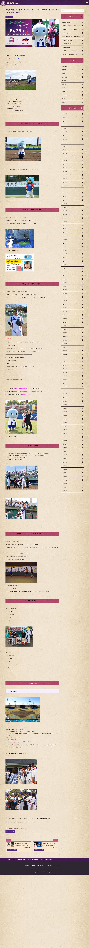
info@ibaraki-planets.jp (16, 379)
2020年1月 (64, 397)
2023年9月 (64, 239)
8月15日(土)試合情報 (67, 40)
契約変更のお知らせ (66, 33)
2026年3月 (64, 132)
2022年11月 (64, 275)
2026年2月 (64, 135)
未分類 (63, 88)
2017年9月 (64, 483)
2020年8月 (64, 372)
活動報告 (64, 80)
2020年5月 (64, 383)
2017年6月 (64, 491)
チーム (63, 98)
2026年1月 (64, 139)
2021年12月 (64, 315)
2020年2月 (64, 394)
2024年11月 (64, 189)
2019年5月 (64, 426)
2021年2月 (64, 351)
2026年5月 (64, 124)
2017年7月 (64, 487)
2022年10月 (65, 279)
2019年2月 (64, 437)
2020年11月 (64, 361)
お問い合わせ (40, 865)
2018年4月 (64, 462)
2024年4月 (64, 214)
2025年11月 (64, 146)
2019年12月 (64, 401)
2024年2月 (64, 221)
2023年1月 (64, 268)
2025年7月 (64, 160)
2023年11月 (64, 232)
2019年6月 (64, 422)
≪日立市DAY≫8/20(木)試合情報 (69, 54)
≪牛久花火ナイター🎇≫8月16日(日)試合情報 (72, 36)
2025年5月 (64, 167)
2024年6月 (64, 207)
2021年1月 (64, 354)
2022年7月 (64, 290)
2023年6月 (64, 250)
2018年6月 (64, 455)
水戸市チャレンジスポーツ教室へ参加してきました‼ (73, 25)
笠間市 (63, 102)
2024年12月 (65, 185)
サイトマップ (61, 865)
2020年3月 (64, 390)
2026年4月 (64, 128)
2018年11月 (64, 447)
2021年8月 (64, 329)
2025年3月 (64, 175)
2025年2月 (64, 178)
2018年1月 (64, 469)
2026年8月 (64, 114)
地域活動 (64, 84)
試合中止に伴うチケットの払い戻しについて (72, 29)
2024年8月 (64, 200)
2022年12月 (65, 272)
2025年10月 (65, 150)
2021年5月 (64, 340)
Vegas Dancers (66, 95)
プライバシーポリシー (50, 865)
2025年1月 (64, 182)
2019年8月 (64, 415)
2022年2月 (64, 307)
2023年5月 (64, 254)
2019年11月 (64, 404)
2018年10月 (64, 451)
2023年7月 (64, 246)
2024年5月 (64, 211)
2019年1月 (64, 440)
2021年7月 (64, 333)
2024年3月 (64, 218)
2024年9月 (64, 196)
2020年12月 (65, 358)
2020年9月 (64, 368)
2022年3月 (64, 304)
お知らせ (64, 73)
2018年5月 (64, 458)
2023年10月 (65, 236)
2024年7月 (64, 203)
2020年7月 (64, 376)
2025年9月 (64, 153)
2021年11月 (64, 318)
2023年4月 (64, 257)
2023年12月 (65, 228)
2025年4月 (64, 171)
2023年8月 (64, 243)
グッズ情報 (64, 66)
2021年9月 (64, 325)
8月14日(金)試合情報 (67, 43)
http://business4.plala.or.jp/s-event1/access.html (18, 741)
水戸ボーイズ (65, 91)
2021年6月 (64, 336)
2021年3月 (64, 347)
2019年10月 (64, 408)
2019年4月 (64, 429)
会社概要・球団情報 (30, 865)
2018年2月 (64, 465)
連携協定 (64, 70)
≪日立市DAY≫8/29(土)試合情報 (69, 51)
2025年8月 (64, 157)
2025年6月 (64, 164)
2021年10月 (64, 322)
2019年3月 (64, 433)
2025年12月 (65, 142)
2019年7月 (64, 419)
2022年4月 (64, 300)
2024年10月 (65, 193)
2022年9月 (64, 282)
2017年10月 (64, 480)
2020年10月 (65, 365)
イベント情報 (65, 77)
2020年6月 (64, 379)
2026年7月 (64, 117)
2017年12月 (64, 473)
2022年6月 (64, 293)
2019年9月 (64, 412)
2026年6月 (64, 121)
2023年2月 (64, 264)
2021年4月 (64, 343)
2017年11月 (64, 476)
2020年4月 (64, 386)
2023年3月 (64, 261)
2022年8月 (64, 286)
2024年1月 (64, 225)
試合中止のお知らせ (66, 47)
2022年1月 (64, 311)
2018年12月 (64, 444)
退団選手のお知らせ (66, 22)
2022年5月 (64, 297)
